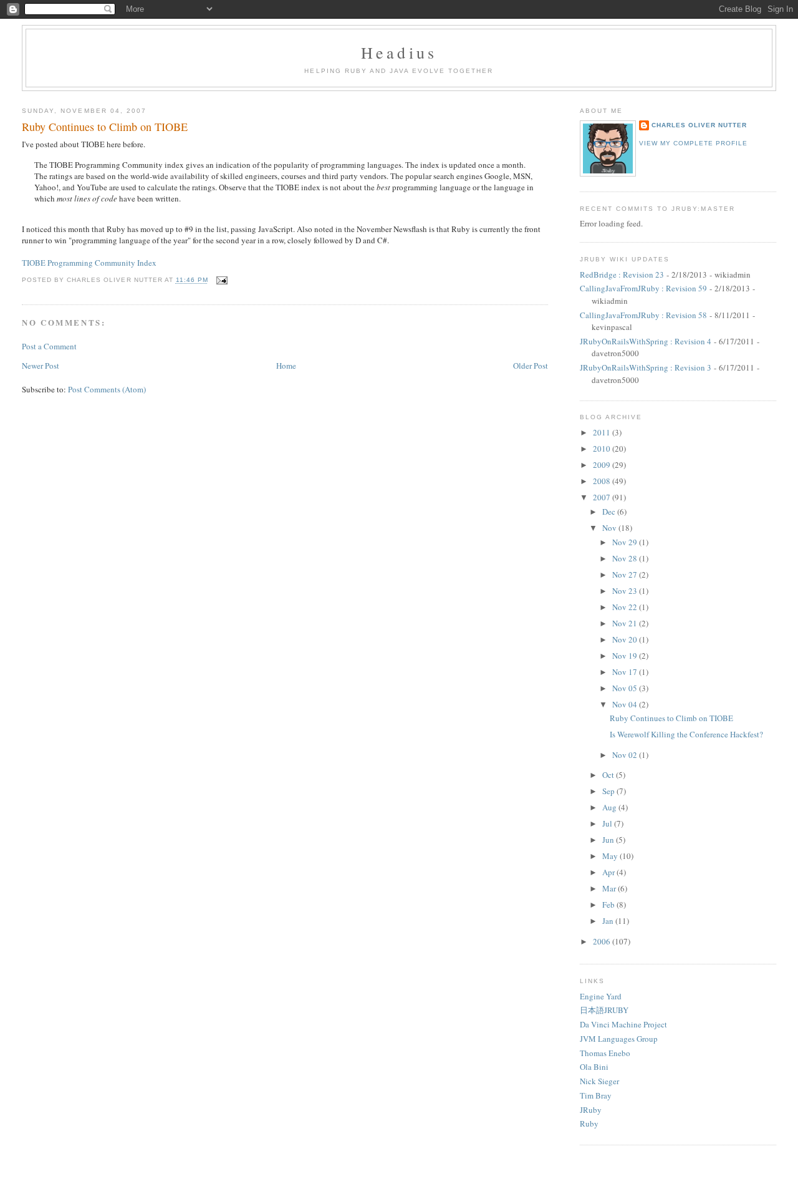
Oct (609, 774)
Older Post (530, 365)
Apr (609, 872)
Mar (610, 888)
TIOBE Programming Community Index (89, 262)
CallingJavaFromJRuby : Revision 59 (643, 288)
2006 (602, 941)
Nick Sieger (599, 1081)
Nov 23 (625, 590)
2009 (602, 464)
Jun (609, 839)
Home (286, 365)
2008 (602, 481)
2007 (602, 497)
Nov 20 (625, 639)
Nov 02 (625, 754)
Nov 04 (625, 704)
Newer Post (40, 365)
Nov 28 (625, 558)
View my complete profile (693, 143)
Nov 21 (625, 623)
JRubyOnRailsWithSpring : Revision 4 (645, 341)
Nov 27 (625, 574)
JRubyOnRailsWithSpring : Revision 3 (645, 367)
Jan (608, 920)
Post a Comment (49, 346)
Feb (609, 904)
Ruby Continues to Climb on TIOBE (105, 126)
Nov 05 (625, 688)
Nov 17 (625, 671)
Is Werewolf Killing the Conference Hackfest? (686, 734)
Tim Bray (596, 1095)
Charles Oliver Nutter (699, 125)
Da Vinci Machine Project (623, 1024)
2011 (602, 432)
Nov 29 (625, 542)
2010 (602, 448)
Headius (399, 52)
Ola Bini (594, 1066)
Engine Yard (601, 996)
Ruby (589, 1123)
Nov (610, 527)
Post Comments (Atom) (107, 389)
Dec (609, 511)
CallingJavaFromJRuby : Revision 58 (643, 315)
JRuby (591, 1109)
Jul (608, 823)
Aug (610, 807)
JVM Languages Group (619, 1038)
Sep (609, 791)
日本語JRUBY (604, 1010)
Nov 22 (625, 607)
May (611, 855)
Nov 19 (625, 655)
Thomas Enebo (605, 1053)
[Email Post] (220, 280)
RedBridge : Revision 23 (622, 274)
